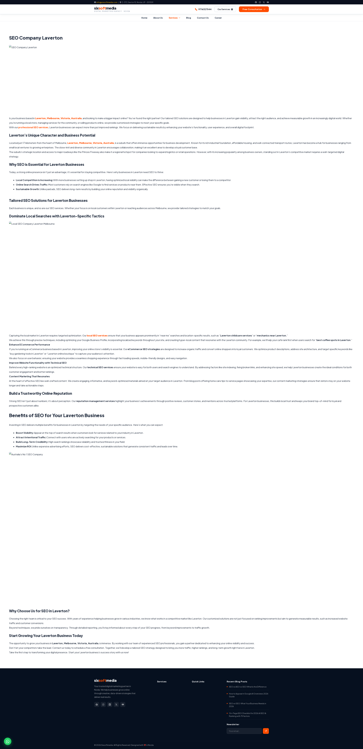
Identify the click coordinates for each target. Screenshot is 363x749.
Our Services (224, 9)
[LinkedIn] (109, 704)
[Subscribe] (266, 731)
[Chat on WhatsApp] (7, 741)
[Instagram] (260, 2)
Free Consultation (252, 9)
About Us (158, 17)
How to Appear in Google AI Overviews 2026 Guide (248, 695)
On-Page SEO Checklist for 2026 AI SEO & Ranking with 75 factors (247, 714)
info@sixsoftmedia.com (107, 2)
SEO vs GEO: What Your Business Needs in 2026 (247, 704)
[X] (264, 2)
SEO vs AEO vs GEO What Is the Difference (247, 686)
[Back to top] (356, 743)
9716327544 (205, 9)
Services (173, 17)
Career (218, 17)
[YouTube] (268, 2)
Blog (188, 17)
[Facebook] (256, 2)
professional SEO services (33, 127)
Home (144, 17)
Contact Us (203, 17)
